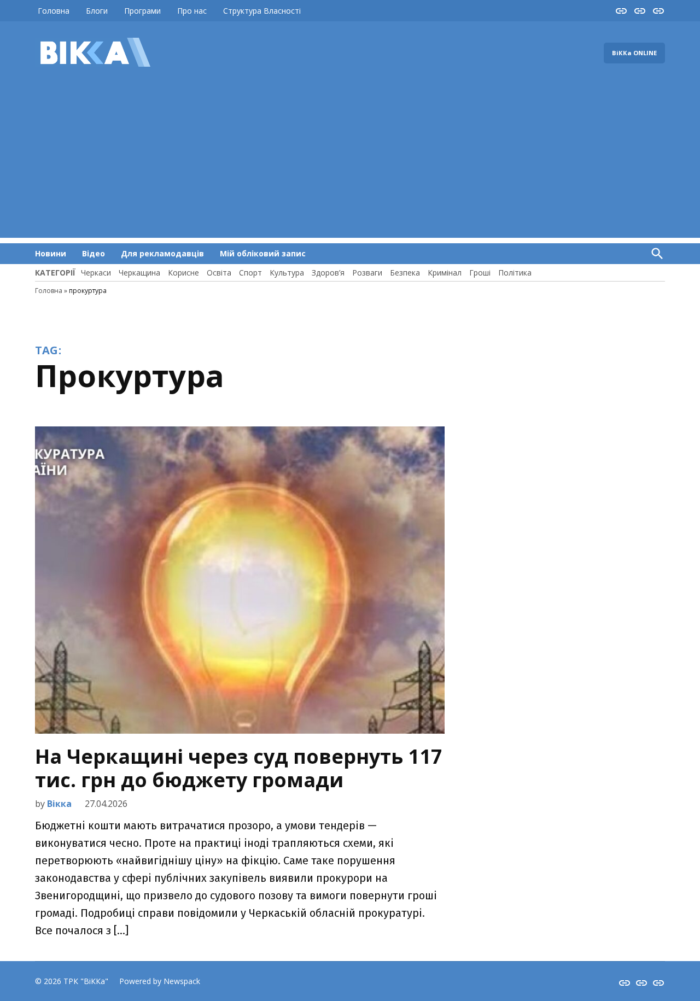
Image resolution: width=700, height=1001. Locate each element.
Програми (142, 10)
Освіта (219, 272)
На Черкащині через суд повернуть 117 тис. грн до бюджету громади (238, 768)
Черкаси (96, 272)
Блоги (97, 10)
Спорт (250, 272)
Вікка (59, 804)
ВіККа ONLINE (634, 53)
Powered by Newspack (159, 981)
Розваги (367, 272)
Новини (50, 253)
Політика (515, 272)
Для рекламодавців (162, 253)
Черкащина (139, 272)
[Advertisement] (350, 161)
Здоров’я (328, 272)
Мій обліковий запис (263, 253)
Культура (287, 272)
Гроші (480, 272)
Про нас (192, 10)
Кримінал (445, 272)
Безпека (405, 272)
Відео (93, 253)
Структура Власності (262, 10)
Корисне (183, 272)
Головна (53, 10)
